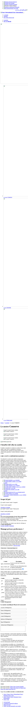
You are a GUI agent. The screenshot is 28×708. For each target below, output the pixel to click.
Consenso (6, 639)
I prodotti (6, 20)
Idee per (7, 21)
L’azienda (6, 15)
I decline (7, 525)
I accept (2, 525)
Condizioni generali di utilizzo (11, 703)
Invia (2, 684)
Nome (6, 610)
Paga (5, 622)
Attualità (6, 16)
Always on (12, 548)
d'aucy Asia (11, 695)
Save (2, 600)
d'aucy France (7, 694)
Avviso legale (7, 702)
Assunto (6, 607)
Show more (3, 548)
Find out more (16, 545)
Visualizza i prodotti (5, 507)
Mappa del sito (7, 704)
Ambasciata (7, 625)
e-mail (6, 616)
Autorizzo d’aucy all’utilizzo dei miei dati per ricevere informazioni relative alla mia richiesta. (12, 641)
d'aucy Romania (14, 697)
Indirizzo (6, 619)
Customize (11, 525)
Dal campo (9, 17)
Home (2, 422)
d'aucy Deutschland (15, 694)
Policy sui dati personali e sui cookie (12, 706)
